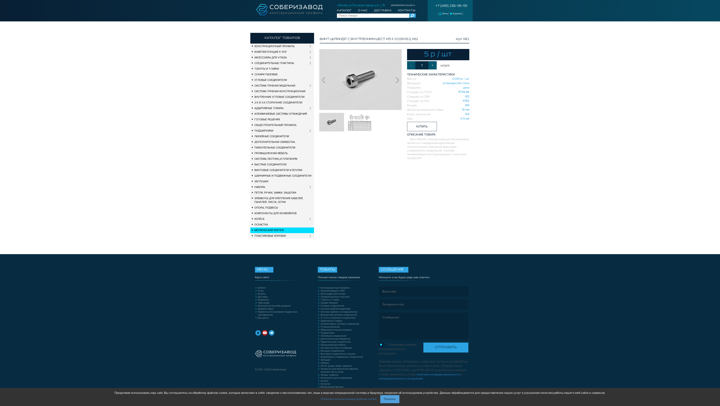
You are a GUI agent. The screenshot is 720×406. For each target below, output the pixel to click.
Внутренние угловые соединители (279, 97)
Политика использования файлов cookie (349, 399)
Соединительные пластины (274, 63)
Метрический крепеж (269, 230)
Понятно (390, 399)
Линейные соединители (271, 136)
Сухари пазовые (266, 74)
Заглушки (261, 181)
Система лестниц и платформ (275, 158)
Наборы (259, 187)
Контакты (406, 10)
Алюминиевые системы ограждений (280, 113)
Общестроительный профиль (275, 125)
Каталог (344, 10)
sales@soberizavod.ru (403, 5)
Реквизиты (263, 299)
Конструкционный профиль (274, 46)
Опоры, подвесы (266, 207)
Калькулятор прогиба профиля (274, 305)
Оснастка (261, 224)
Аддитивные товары (269, 108)
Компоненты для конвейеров (275, 213)
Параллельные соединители (274, 147)
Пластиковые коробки (270, 235)
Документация (265, 308)
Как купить (263, 317)
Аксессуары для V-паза (270, 57)
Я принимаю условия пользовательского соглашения (398, 349)
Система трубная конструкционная (279, 91)
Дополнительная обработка (274, 142)
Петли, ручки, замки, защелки (275, 192)
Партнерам (263, 302)
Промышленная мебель (271, 153)
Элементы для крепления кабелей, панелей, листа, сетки (278, 200)
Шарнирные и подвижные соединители (282, 175)
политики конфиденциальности (438, 374)
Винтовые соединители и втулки (278, 170)
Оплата (261, 293)
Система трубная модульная (274, 85)
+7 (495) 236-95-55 (451, 6)
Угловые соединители (270, 80)
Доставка (383, 10)
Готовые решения (267, 119)
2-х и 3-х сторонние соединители (278, 102)
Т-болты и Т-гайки (266, 68)
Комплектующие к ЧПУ (270, 51)
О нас (363, 10)
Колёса (259, 219)
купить (422, 126)
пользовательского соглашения (401, 378)
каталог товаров (282, 38)
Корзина (457, 13)
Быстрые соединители (270, 164)
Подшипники (263, 130)
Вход (445, 13)
